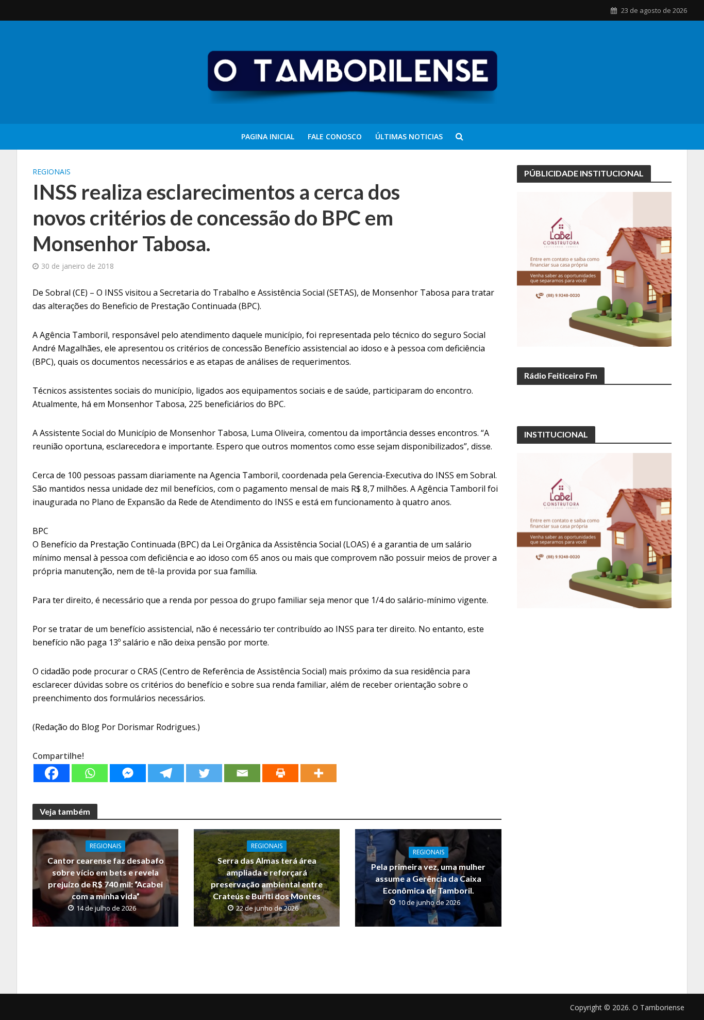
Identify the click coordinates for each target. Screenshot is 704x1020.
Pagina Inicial (267, 136)
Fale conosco (335, 136)
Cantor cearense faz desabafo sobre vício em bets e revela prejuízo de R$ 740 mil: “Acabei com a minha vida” (105, 878)
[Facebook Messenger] (128, 773)
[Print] (280, 773)
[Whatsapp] (90, 773)
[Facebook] (51, 773)
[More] (318, 773)
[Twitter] (204, 773)
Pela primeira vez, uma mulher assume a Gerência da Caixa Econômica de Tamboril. (428, 878)
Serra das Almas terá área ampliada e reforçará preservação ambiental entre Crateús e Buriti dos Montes (267, 878)
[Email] (242, 773)
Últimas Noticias (409, 136)
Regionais (51, 171)
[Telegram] (166, 773)
